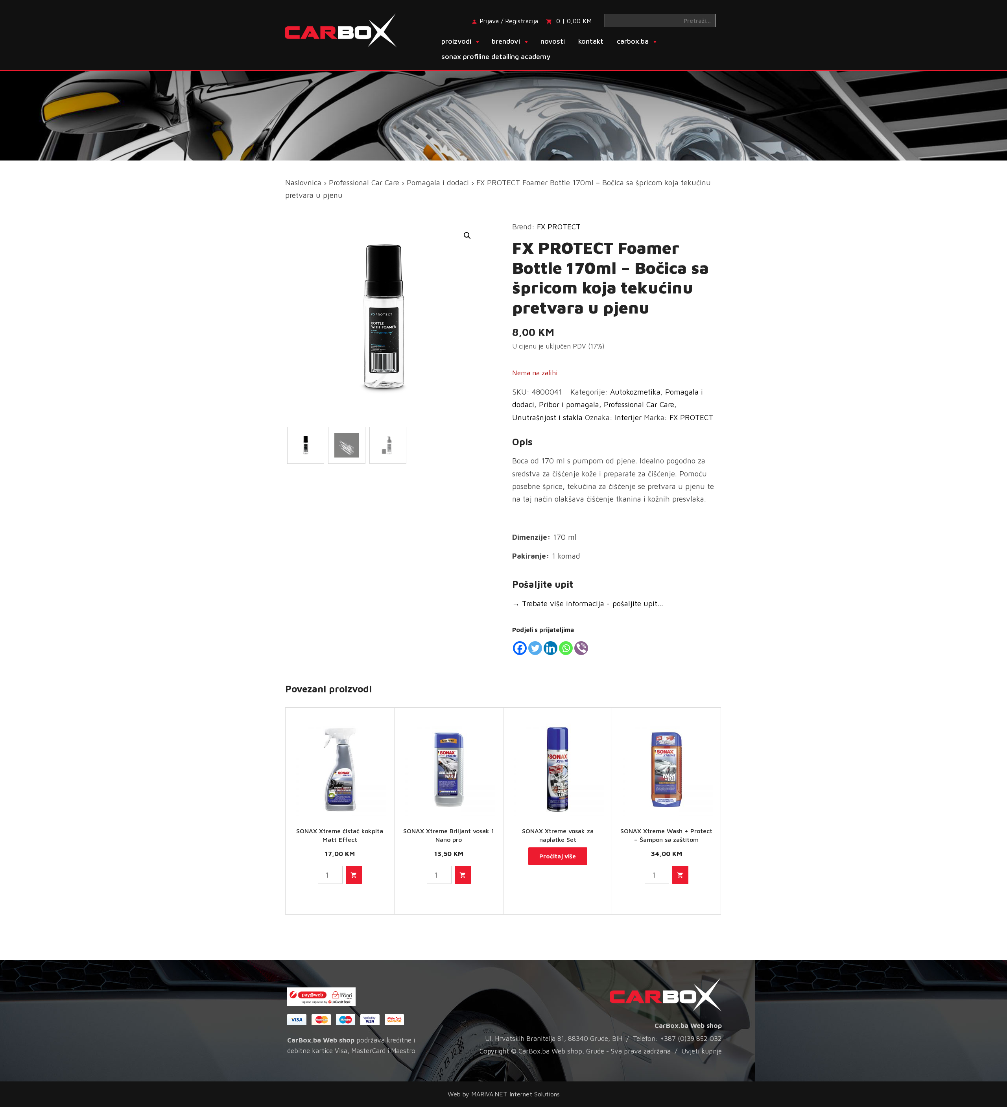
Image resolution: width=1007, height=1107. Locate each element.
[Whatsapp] (566, 648)
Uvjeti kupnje (701, 1051)
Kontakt (590, 41)
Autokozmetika (635, 391)
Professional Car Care (364, 182)
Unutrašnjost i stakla (547, 417)
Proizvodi (456, 41)
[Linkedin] (550, 648)
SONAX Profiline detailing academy (495, 56)
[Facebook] (520, 648)
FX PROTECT (559, 226)
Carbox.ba (633, 41)
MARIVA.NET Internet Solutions (515, 1094)
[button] (467, 236)
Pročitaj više (557, 856)
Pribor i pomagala (569, 404)
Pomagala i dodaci (438, 182)
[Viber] (581, 648)
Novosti (552, 41)
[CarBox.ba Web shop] (347, 29)
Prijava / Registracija (509, 20)
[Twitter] (535, 648)
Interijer (628, 417)
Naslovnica (303, 182)
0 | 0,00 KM (574, 20)
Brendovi (506, 41)
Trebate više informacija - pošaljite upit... (587, 603)
